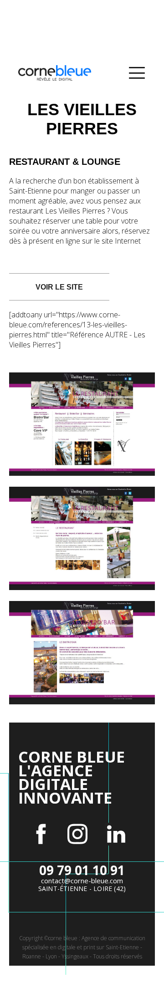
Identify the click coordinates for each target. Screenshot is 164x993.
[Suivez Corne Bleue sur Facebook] (41, 834)
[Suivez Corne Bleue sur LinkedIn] (116, 834)
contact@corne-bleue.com (82, 880)
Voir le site (59, 287)
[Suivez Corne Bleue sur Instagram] (77, 834)
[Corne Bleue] (54, 73)
